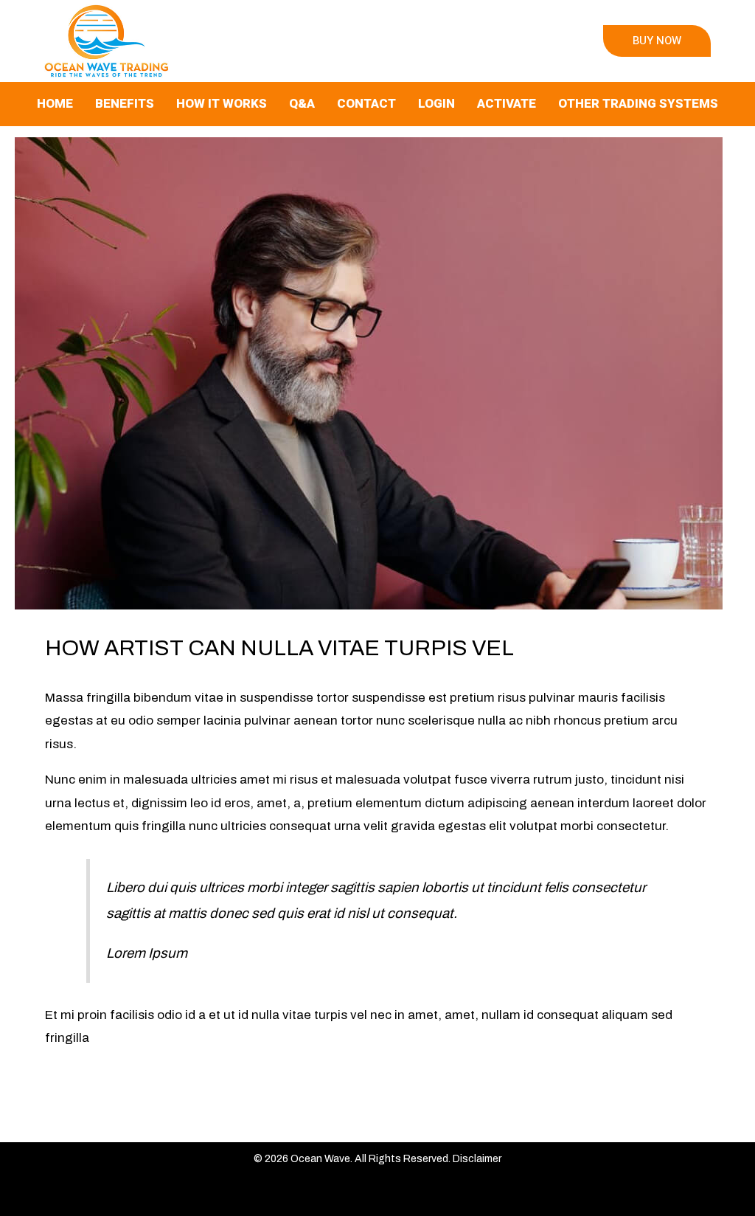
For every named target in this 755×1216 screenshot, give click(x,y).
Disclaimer (477, 1158)
